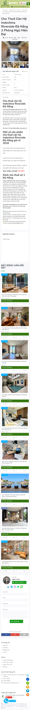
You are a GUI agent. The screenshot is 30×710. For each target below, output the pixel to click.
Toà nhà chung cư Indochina (10, 111)
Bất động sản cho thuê (14, 10)
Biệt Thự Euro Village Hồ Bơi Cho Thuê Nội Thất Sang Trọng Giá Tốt (14, 462)
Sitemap (5, 667)
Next (26, 51)
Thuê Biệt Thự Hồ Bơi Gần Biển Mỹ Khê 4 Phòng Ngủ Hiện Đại (14, 328)
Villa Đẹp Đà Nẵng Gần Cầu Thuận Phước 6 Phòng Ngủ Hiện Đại (15, 562)
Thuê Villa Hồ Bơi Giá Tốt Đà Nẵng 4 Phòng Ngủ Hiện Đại (14, 395)
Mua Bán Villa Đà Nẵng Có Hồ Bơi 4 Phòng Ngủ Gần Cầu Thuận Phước (14, 529)
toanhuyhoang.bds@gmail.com (21, 6)
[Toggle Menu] (28, 3)
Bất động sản (6, 650)
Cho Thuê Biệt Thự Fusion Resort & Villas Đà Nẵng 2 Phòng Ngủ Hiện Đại (13, 495)
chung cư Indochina (21, 118)
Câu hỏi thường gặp (8, 660)
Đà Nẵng (16, 109)
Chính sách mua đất (8, 662)
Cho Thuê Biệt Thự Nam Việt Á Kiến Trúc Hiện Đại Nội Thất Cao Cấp (15, 428)
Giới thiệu (5, 648)
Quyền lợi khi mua (7, 664)
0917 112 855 (19, 582)
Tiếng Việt (25, 3)
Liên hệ (5, 652)
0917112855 (6, 6)
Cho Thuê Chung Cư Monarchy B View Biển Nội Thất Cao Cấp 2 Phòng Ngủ (14, 295)
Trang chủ (5, 10)
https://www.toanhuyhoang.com (17, 221)
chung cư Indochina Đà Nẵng (15, 206)
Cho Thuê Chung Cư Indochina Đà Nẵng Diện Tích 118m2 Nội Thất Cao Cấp (14, 150)
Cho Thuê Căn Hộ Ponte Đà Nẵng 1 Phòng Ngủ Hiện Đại (14, 362)
